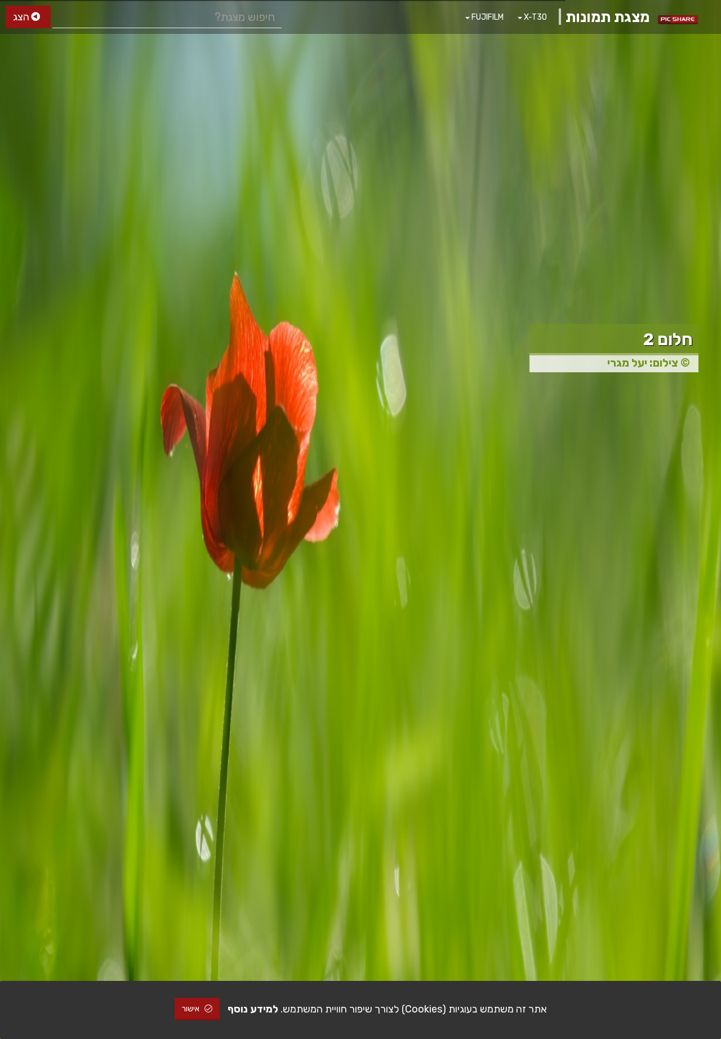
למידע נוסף (253, 1009)
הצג (22, 17)
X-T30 (534, 17)
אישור (191, 1009)
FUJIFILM (487, 17)
